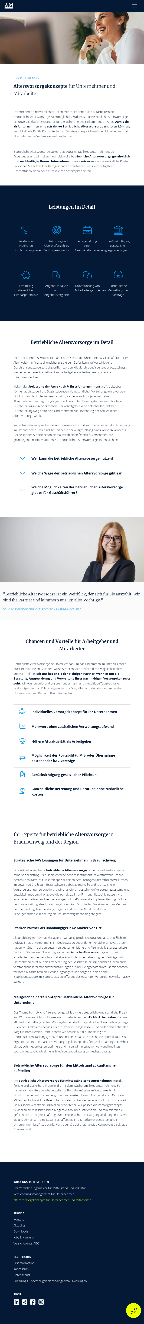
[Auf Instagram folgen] (41, 1302)
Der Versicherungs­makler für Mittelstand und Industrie (50, 1188)
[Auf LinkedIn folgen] (16, 1302)
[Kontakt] (133, 1310)
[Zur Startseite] (9, 6)
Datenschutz (22, 1275)
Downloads (21, 1231)
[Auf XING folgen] (25, 1302)
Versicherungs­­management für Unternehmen (44, 1194)
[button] (134, 6)
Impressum (21, 1269)
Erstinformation (24, 1263)
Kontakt (19, 1219)
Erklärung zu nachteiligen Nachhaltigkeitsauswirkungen (50, 1281)
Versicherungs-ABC (26, 1243)
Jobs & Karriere (24, 1237)
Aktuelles (19, 1225)
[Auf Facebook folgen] (33, 1302)
